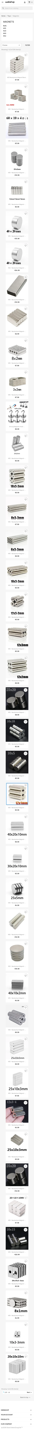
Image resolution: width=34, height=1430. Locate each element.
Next (29, 1392)
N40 (4, 31)
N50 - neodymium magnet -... (17, 934)
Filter (27, 45)
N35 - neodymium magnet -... (17, 109)
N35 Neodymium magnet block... (17, 77)
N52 (4, 36)
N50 (4, 33)
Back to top (25, 1397)
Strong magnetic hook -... (17, 426)
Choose (11, 45)
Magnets (8, 21)
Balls (5, 26)
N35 (4, 28)
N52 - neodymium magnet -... (17, 268)
